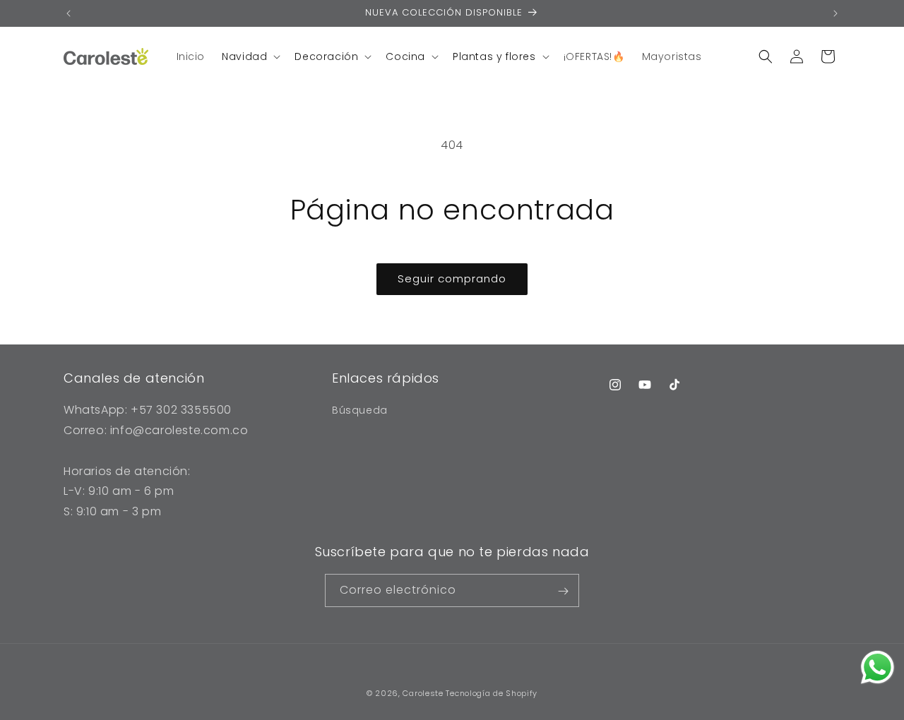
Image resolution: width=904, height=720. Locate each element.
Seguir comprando (452, 278)
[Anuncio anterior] (68, 13)
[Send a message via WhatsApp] (877, 667)
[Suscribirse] (562, 591)
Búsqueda (360, 410)
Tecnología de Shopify (491, 693)
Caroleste (423, 693)
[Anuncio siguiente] (835, 13)
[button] (249, 56)
